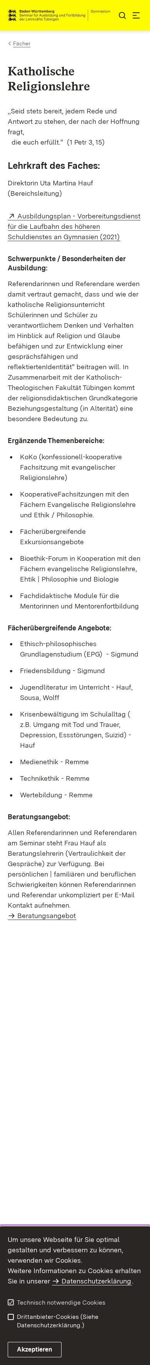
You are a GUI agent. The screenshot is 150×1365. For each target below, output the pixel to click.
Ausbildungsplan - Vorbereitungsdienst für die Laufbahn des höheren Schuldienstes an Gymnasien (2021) (74, 226)
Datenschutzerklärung (96, 1281)
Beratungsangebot (46, 916)
